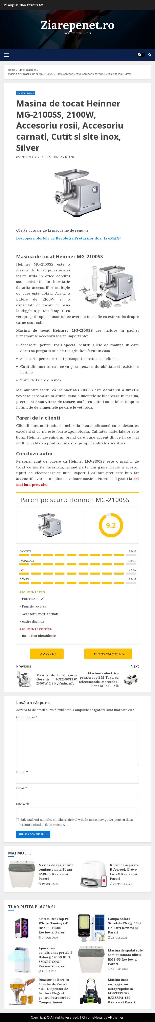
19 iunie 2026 (50, 884)
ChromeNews (92, 1017)
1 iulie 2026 (49, 971)
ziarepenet (26, 157)
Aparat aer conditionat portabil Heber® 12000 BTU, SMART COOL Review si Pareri (22, 959)
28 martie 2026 (122, 884)
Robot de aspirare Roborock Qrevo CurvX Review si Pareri (93, 874)
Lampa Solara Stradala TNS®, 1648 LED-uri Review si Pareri (91, 928)
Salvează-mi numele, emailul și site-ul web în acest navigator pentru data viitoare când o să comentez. (76, 822)
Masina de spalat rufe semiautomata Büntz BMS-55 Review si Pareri (22, 874)
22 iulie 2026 (119, 937)
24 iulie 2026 (50, 937)
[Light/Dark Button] (141, 55)
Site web (22, 804)
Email (21, 788)
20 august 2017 (48, 157)
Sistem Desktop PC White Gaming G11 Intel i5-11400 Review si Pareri (22, 928)
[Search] (149, 55)
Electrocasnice (25, 93)
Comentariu (26, 717)
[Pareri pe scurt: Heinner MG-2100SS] (50, 525)
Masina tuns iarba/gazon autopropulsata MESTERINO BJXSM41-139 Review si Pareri (91, 991)
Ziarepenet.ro (77, 25)
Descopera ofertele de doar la (68, 238)
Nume (22, 772)
